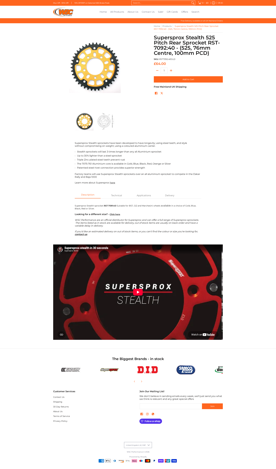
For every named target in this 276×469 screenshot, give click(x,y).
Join (212, 406)
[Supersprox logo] (109, 369)
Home (157, 26)
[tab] (88, 195)
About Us (58, 411)
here (112, 182)
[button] (156, 93)
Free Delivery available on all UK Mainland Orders (202, 21)
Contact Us (58, 397)
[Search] (192, 3)
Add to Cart (188, 79)
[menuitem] (203, 3)
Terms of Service (61, 416)
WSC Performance (135, 452)
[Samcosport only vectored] (186, 370)
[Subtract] (157, 70)
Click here (115, 214)
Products (167, 26)
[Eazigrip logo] (71, 369)
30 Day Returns (61, 406)
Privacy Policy (60, 421)
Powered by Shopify (138, 457)
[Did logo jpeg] (147, 369)
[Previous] (134, 381)
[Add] (171, 70)
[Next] (141, 381)
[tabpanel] (138, 218)
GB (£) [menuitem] (220, 3)
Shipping (57, 402)
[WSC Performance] (63, 12)
